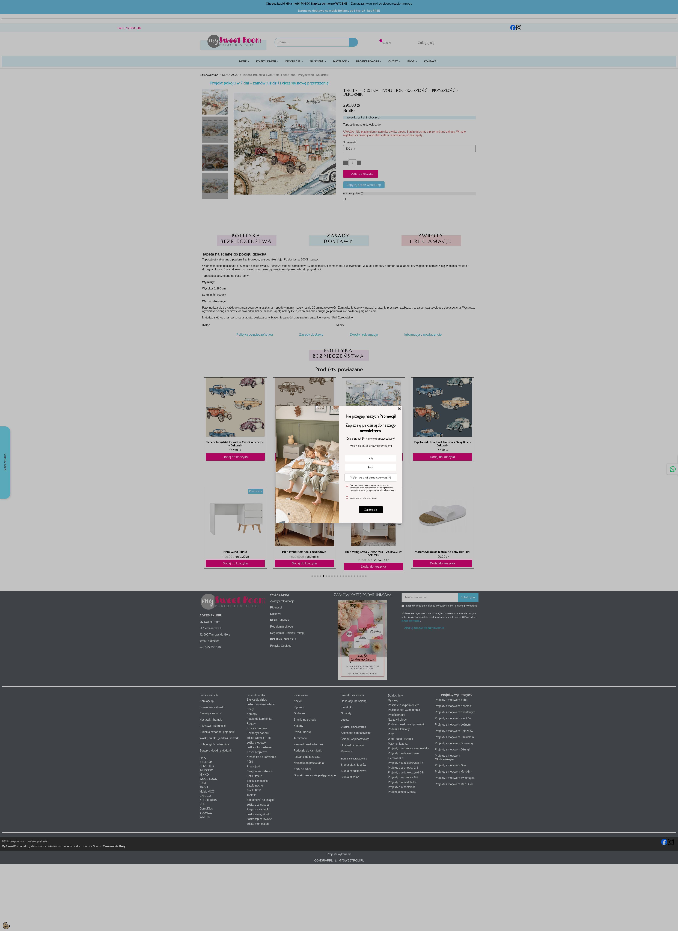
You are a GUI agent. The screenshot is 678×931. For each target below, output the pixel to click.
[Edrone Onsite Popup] (339, 465)
